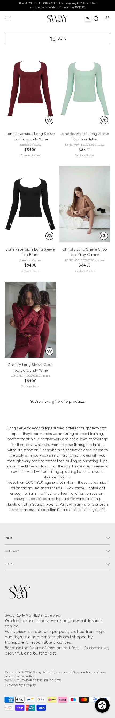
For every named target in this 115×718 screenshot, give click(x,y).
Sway (37, 672)
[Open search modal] (95, 18)
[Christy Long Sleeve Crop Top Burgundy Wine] (30, 320)
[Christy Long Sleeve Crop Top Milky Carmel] (84, 204)
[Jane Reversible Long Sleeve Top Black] (30, 204)
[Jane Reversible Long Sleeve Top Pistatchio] (84, 89)
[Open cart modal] (107, 18)
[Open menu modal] (7, 18)
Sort (61, 39)
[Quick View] (49, 120)
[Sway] (57, 18)
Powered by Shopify (20, 684)
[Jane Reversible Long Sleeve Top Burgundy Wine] (30, 89)
